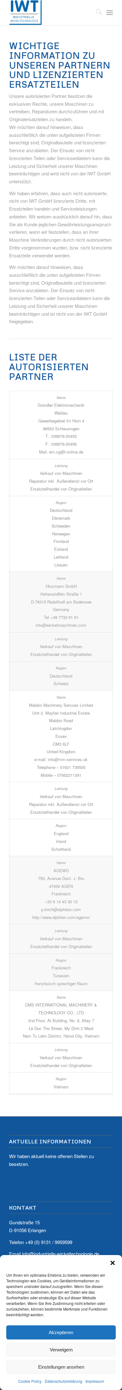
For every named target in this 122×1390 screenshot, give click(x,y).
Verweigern (61, 1349)
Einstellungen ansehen (61, 1367)
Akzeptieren (61, 1332)
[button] (112, 1263)
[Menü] (109, 12)
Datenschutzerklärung (63, 1381)
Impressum (94, 1381)
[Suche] (96, 12)
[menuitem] (96, 12)
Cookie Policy (30, 1381)
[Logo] (50, 12)
